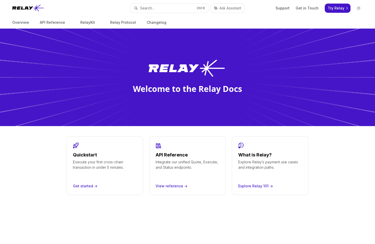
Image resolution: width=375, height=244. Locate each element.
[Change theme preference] (359, 8)
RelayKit (87, 22)
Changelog (156, 22)
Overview (20, 22)
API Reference (52, 22)
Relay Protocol (123, 22)
